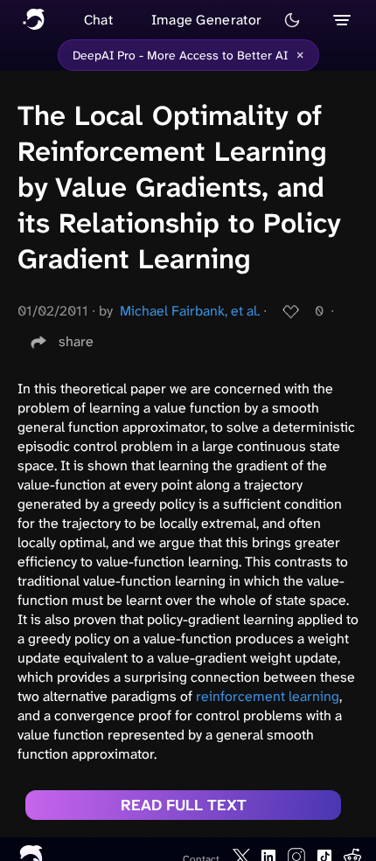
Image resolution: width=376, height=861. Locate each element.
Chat (98, 19)
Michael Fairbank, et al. (190, 311)
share (76, 341)
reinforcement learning (267, 696)
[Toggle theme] (292, 20)
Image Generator (206, 19)
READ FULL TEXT (184, 805)
